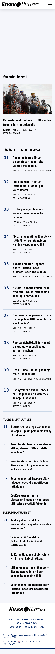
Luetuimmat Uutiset (17, 512)
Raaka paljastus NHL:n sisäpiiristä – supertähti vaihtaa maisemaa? (28, 162)
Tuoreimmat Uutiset (17, 419)
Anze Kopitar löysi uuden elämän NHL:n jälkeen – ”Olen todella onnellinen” (31, 448)
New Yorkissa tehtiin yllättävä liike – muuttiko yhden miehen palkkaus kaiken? (29, 465)
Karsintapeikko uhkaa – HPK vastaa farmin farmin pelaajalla (27, 122)
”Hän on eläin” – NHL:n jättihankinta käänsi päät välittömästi (29, 186)
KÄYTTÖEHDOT (9, 644)
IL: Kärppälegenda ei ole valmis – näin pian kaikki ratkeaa (28, 213)
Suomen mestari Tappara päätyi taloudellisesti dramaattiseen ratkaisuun (29, 268)
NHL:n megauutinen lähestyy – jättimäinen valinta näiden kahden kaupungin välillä (32, 240)
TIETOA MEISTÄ (9, 642)
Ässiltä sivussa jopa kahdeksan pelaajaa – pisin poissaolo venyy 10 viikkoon (30, 431)
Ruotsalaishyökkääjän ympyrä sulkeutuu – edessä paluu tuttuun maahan (32, 346)
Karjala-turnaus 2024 (26, 623)
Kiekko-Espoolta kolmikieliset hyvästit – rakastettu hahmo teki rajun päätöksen (32, 292)
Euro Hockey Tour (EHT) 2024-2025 (27, 627)
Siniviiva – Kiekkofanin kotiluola (26, 619)
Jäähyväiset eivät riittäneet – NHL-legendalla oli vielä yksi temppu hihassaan (31, 394)
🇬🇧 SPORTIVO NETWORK (28, 642)
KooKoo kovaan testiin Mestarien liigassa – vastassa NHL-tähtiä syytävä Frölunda (29, 500)
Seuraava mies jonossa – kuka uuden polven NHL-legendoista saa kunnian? (32, 319)
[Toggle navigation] (50, 4)
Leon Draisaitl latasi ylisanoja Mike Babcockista (31, 372)
